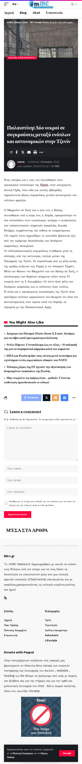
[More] (41, 152)
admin (20, 161)
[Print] (35, 152)
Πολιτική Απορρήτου (23, 753)
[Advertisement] (41, 92)
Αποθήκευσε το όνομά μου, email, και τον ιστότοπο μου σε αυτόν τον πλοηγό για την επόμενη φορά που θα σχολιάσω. (42, 503)
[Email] (29, 152)
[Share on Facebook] (16, 152)
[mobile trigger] (7, 4)
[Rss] (5, 598)
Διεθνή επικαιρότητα (21, 58)
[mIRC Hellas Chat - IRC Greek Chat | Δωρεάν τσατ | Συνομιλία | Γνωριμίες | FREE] (41, 4)
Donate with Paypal (19, 652)
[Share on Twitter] (22, 152)
